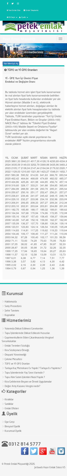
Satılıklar (8, 403)
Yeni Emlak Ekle (14, 10)
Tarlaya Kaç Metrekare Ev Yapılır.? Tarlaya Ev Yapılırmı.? (33, 368)
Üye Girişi (9, 421)
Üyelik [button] (23, 17)
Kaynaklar (9, 315)
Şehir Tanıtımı (11, 310)
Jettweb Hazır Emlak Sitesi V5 (49, 467)
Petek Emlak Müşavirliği (19, 38)
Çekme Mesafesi (13, 359)
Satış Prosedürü (12, 306)
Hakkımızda (10, 301)
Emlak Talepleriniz (32, 10)
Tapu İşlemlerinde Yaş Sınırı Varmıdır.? (24, 372)
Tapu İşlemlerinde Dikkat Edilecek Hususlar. (27, 333)
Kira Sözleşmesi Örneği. (16, 350)
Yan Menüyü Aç (11, 63)
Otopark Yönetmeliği (15, 354)
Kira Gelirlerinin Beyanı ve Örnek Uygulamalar (28, 381)
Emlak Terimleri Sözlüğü (17, 345)
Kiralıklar (9, 399)
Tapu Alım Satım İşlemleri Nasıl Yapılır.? (24, 377)
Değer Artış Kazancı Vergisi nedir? (22, 386)
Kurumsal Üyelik (12, 430)
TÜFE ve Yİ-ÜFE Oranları (17, 363)
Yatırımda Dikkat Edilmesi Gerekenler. (24, 328)
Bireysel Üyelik (12, 426)
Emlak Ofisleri (11, 408)
